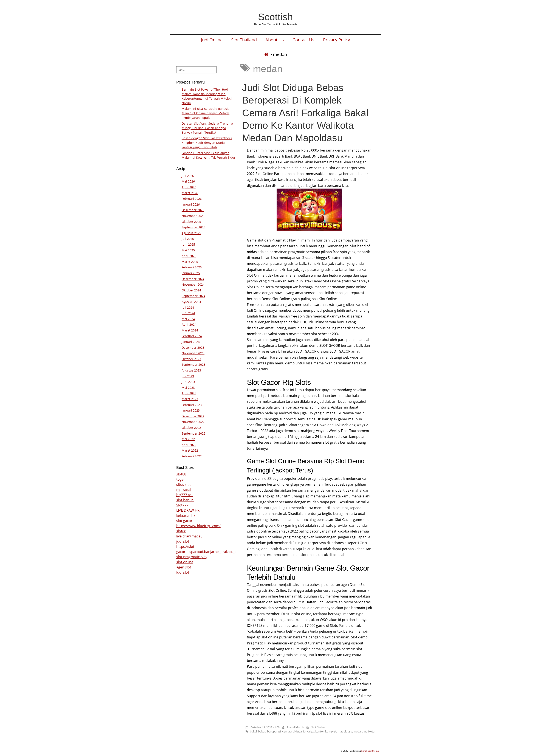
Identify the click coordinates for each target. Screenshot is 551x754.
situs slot (183, 484)
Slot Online (318, 727)
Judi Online (212, 39)
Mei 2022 (188, 439)
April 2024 (189, 324)
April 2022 (189, 445)
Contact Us (303, 39)
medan (357, 731)
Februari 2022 (192, 456)
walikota (369, 731)
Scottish (275, 16)
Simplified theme (370, 750)
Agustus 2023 (191, 370)
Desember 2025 (193, 210)
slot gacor (184, 520)
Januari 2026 (191, 204)
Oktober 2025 (191, 222)
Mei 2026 (188, 181)
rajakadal (183, 489)
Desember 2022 (193, 416)
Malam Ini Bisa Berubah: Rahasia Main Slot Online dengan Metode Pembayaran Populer (205, 113)
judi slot (182, 541)
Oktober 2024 (191, 290)
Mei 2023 (188, 388)
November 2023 (193, 353)
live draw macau (189, 536)
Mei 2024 (188, 319)
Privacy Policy (336, 39)
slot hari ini (185, 500)
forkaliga (308, 731)
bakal (253, 731)
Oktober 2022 (191, 428)
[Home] (266, 54)
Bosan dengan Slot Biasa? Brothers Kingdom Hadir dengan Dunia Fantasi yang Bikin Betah (207, 142)
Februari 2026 (192, 199)
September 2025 (193, 227)
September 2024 (193, 296)
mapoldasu (345, 731)
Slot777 (182, 505)
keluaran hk (185, 515)
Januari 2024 (191, 342)
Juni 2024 (188, 313)
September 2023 (193, 364)
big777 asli (184, 494)
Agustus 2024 (191, 302)
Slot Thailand (244, 39)
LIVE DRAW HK (188, 510)
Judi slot (182, 572)
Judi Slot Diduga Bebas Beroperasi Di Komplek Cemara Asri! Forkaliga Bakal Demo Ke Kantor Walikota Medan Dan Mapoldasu (305, 112)
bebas (262, 731)
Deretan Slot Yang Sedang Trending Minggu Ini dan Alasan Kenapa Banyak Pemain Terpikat (207, 128)
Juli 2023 (188, 376)
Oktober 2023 (191, 359)
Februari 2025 (192, 267)
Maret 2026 (190, 193)
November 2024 (193, 284)
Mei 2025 (188, 250)
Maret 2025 (190, 262)
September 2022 (193, 433)
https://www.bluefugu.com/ (198, 525)
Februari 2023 (192, 405)
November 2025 (193, 216)
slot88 (181, 474)
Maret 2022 (190, 450)
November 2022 (193, 422)
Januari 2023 (191, 410)
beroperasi (274, 731)
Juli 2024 (188, 307)
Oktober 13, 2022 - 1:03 (265, 727)
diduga (297, 731)
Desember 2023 (193, 347)
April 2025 (189, 256)
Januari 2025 (191, 273)
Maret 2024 (190, 330)
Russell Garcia (295, 727)
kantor (319, 731)
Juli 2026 (188, 176)
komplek (330, 731)
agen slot (183, 567)
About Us (274, 39)
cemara (287, 731)
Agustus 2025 (191, 233)
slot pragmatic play (191, 556)
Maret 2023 (190, 399)
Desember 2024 (193, 279)
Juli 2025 (188, 239)
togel (180, 479)
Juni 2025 (188, 244)
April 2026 (189, 187)
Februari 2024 (192, 336)
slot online (184, 562)
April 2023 (189, 393)
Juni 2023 (188, 382)
